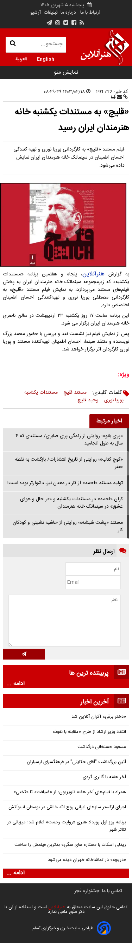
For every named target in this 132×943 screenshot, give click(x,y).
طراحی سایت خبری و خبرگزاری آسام (62, 928)
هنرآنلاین (93, 274)
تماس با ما (112, 891)
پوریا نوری (114, 400)
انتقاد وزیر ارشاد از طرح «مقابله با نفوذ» (89, 732)
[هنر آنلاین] (105, 47)
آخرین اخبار (95, 702)
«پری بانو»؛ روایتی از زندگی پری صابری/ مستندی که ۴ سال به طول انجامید (69, 440)
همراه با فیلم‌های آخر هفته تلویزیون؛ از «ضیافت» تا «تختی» (69, 792)
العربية (21, 58)
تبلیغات (50, 12)
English (45, 58)
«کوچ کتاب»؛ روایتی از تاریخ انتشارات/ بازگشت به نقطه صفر (69, 463)
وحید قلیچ (88, 400)
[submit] (24, 654)
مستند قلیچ (75, 392)
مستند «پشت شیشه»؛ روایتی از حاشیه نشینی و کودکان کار (68, 526)
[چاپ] (113, 97)
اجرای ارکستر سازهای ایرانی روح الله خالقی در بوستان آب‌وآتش (67, 807)
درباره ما (68, 12)
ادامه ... (15, 683)
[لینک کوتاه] (125, 97)
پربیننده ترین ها (89, 673)
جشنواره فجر (86, 891)
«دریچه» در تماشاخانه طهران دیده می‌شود (87, 860)
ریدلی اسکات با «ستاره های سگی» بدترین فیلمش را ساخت (70, 845)
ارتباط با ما (90, 12)
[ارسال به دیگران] (118, 97)
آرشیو (35, 12)
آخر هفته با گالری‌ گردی (104, 777)
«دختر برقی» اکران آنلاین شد (98, 717)
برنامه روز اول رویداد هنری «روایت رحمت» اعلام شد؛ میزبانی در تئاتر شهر (66, 826)
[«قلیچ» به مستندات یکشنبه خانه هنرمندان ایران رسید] (66, 224)
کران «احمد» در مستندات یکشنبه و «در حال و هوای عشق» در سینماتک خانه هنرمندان (71, 503)
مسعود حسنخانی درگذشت (101, 747)
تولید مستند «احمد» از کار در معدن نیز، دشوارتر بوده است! (65, 483)
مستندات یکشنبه (41, 392)
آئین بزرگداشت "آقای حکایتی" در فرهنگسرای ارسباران (76, 762)
